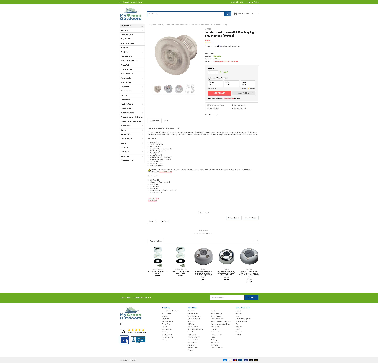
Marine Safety (125, 126)
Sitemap (164, 340)
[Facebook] (206, 114)
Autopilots (124, 47)
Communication (126, 91)
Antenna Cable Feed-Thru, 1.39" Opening (180, 272)
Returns (164, 326)
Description (154, 120)
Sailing (123, 143)
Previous (253, 241)
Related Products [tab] (156, 241)
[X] (216, 114)
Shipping (165, 332)
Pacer (238, 324)
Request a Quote (167, 334)
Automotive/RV (126, 78)
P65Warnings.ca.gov (165, 172)
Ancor (238, 316)
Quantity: (211, 68)
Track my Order (167, 329)
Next (257, 241)
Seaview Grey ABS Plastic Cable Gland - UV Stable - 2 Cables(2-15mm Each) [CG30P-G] (249, 274)
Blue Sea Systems (241, 321)
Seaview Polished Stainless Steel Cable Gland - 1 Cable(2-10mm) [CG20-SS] (226, 273)
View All (238, 334)
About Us (165, 316)
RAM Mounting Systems (243, 319)
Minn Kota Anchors (127, 74)
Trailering (124, 147)
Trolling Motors (126, 69)
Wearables (124, 30)
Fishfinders (125, 52)
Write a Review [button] (252, 218)
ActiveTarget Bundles (128, 43)
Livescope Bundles (127, 34)
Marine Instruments (127, 112)
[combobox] (189, 13)
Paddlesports (125, 134)
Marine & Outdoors (127, 160)
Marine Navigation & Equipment (131, 117)
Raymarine (239, 332)
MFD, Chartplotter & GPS (129, 60)
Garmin (238, 311)
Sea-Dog (238, 313)
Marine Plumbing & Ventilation (131, 121)
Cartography (125, 86)
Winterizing (125, 156)
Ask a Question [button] (234, 218)
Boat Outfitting (126, 82)
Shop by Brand (166, 313)
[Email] (209, 114)
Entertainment (125, 99)
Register (256, 2)
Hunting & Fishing (127, 104)
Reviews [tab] (151, 221)
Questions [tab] (164, 221)
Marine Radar (125, 65)
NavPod (238, 329)
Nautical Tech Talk (167, 337)
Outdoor (124, 130)
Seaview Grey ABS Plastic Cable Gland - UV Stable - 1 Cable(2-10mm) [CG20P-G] (203, 273)
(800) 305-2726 (228, 98)
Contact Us (165, 319)
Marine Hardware (126, 108)
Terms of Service (167, 321)
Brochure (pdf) (152, 201)
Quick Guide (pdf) (153, 198)
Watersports (125, 152)
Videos (166, 120)
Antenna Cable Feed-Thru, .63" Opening (158, 272)
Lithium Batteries (126, 56)
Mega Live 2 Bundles (128, 39)
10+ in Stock (224, 72)
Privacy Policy (166, 324)
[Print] (213, 114)
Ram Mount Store (127, 139)
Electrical (124, 95)
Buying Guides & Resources (170, 311)
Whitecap (239, 326)
